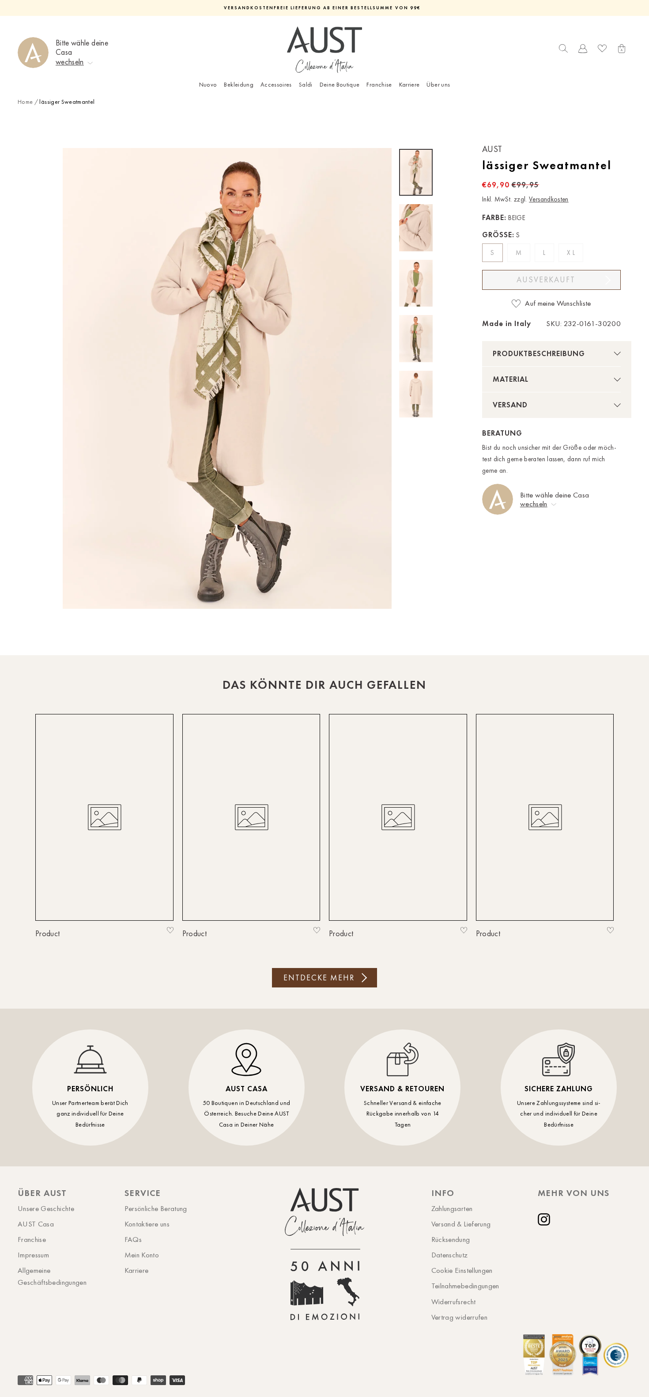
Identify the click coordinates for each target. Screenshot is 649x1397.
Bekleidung (238, 84)
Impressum (33, 1254)
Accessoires (276, 84)
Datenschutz (449, 1254)
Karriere (409, 84)
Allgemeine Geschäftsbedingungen (52, 1276)
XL (572, 253)
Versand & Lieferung (461, 1223)
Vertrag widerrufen (459, 1317)
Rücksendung (450, 1239)
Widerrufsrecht (453, 1301)
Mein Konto (142, 1254)
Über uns (438, 84)
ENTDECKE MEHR (319, 978)
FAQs (133, 1239)
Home (25, 102)
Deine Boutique (340, 84)
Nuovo (208, 84)
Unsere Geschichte (46, 1208)
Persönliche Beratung (156, 1208)
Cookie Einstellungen (462, 1270)
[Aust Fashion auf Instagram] (546, 1219)
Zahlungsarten (452, 1208)
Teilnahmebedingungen (465, 1285)
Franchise (379, 84)
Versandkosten (549, 199)
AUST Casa (36, 1223)
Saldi (306, 84)
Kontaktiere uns (147, 1223)
